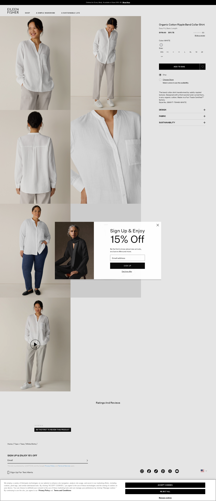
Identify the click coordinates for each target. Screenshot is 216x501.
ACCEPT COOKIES (165, 485)
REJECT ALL (165, 492)
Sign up (127, 266)
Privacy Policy (46, 490)
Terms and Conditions (62, 490)
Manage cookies (165, 498)
